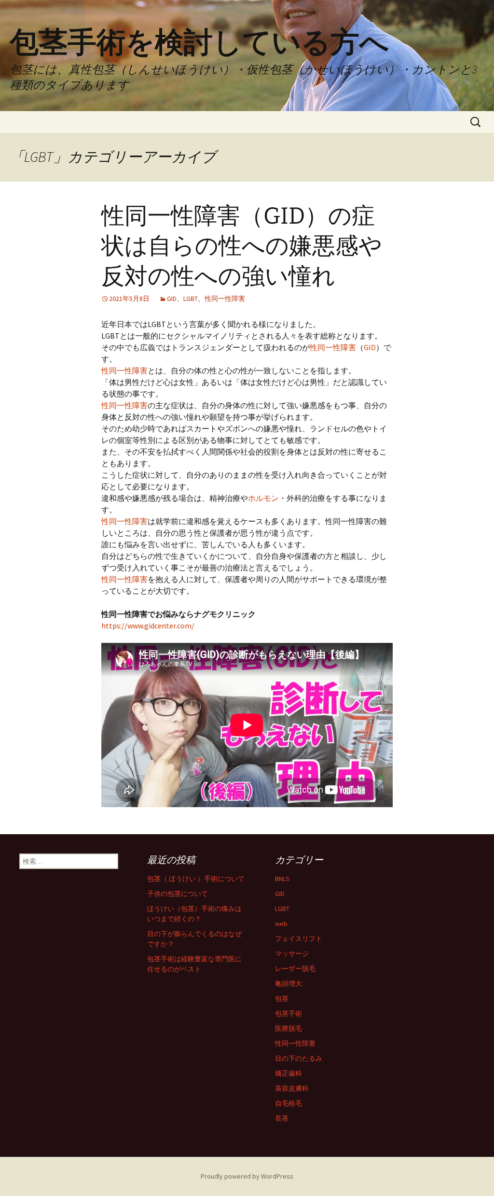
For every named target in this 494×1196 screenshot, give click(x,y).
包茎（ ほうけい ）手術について (196, 878)
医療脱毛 (288, 1028)
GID (172, 298)
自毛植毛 (288, 1103)
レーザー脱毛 (295, 968)
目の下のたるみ (298, 1058)
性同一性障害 (225, 298)
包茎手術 (288, 1013)
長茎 (281, 1118)
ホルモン (263, 498)
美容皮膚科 (292, 1088)
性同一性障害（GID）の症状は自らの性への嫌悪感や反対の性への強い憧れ (241, 246)
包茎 (281, 998)
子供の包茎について (177, 893)
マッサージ (292, 953)
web (281, 923)
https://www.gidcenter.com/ (147, 625)
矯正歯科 (288, 1073)
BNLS (282, 878)
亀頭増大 (288, 983)
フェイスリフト (298, 938)
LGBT (190, 298)
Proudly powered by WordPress (247, 1176)
